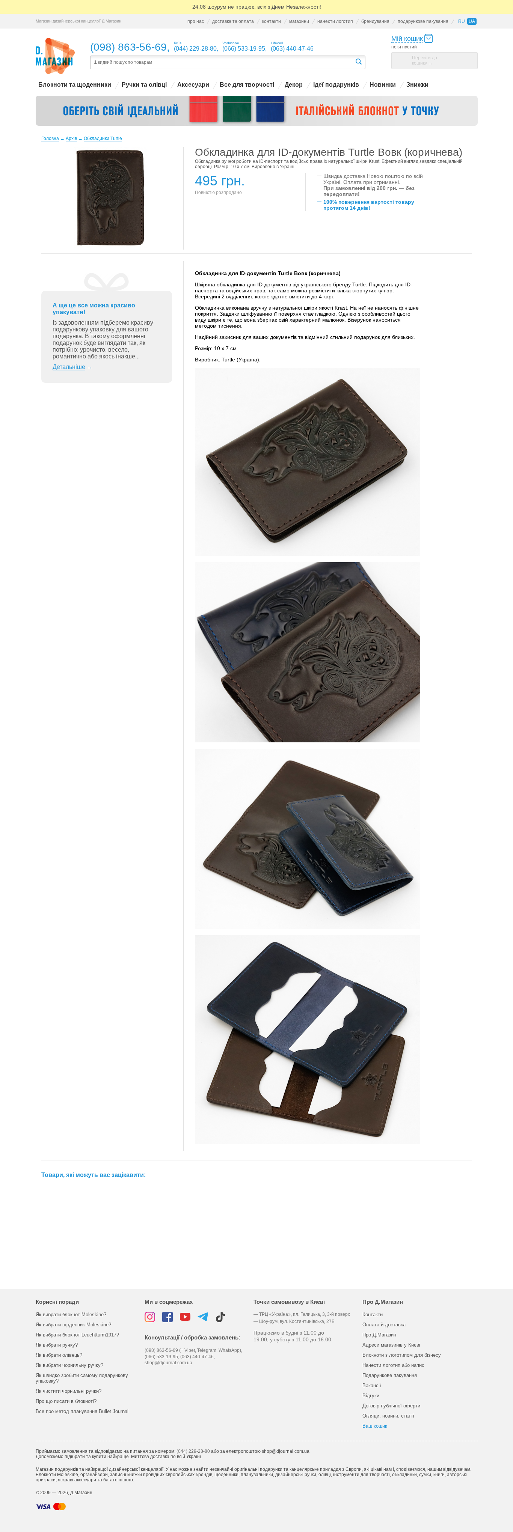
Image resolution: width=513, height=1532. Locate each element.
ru (461, 21)
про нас (195, 21)
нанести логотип (335, 21)
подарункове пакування (423, 21)
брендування (375, 21)
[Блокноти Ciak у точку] (257, 111)
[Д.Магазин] (55, 56)
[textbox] (222, 62)
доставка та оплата (233, 21)
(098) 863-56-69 (128, 47)
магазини (299, 21)
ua (472, 21)
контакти (271, 21)
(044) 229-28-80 (193, 1451)
